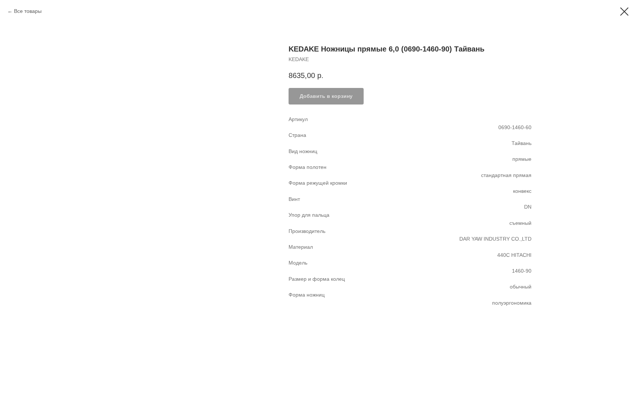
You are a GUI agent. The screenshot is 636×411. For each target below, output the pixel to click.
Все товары (28, 11)
